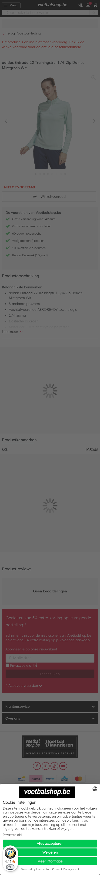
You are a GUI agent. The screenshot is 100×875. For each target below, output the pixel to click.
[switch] (10, 867)
